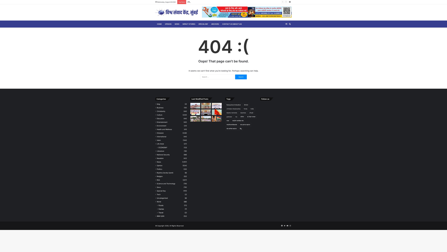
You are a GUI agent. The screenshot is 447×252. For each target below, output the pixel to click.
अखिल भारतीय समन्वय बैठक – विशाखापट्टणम (199, 2)
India (252, 109)
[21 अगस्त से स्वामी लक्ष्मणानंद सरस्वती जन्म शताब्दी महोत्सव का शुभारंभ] (206, 105)
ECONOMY (163, 148)
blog (158, 104)
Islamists (243, 113)
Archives (215, 24)
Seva (159, 187)
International (161, 137)
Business (160, 108)
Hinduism (160, 133)
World (159, 202)
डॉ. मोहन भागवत (251, 117)
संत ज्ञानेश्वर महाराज (232, 129)
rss (236, 117)
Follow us (265, 99)
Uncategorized (162, 198)
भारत (228, 121)
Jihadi (251, 113)
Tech (159, 194)
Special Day (203, 24)
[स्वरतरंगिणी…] (206, 119)
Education (160, 118)
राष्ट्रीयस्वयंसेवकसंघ (232, 125)
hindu (245, 109)
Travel (161, 213)
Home (159, 24)
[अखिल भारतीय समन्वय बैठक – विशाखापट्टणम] (217, 105)
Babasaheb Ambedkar (234, 105)
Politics (159, 169)
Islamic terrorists (232, 113)
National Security (163, 155)
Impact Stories (189, 24)
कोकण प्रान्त (160, 216)
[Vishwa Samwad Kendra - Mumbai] (176, 12)
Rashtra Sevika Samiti (165, 173)
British (246, 105)
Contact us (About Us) (232, 24)
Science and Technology (166, 184)
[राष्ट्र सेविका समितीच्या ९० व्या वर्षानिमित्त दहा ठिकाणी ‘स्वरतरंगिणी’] (206, 112)
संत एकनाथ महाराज (245, 125)
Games (161, 209)
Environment (161, 126)
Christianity (161, 111)
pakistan (229, 117)
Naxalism (160, 158)
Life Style (160, 144)
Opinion (168, 24)
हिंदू (241, 129)
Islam (159, 140)
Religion (160, 176)
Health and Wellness (164, 129)
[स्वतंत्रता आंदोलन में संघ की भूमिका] (217, 119)
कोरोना (242, 117)
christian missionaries (233, 109)
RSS (158, 180)
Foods (161, 205)
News (177, 24)
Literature (160, 151)
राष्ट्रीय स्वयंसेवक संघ (238, 121)
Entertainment (162, 122)
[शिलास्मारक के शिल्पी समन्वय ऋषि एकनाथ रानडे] (195, 105)
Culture (159, 115)
